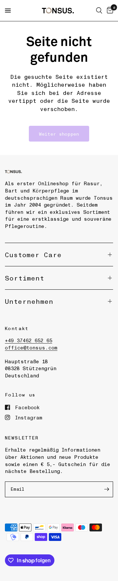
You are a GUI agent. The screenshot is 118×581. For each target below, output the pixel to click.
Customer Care (33, 254)
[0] (109, 10)
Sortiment (24, 278)
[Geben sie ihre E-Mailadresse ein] (106, 489)
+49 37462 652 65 (28, 340)
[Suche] (99, 10)
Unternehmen (29, 301)
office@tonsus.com (31, 347)
